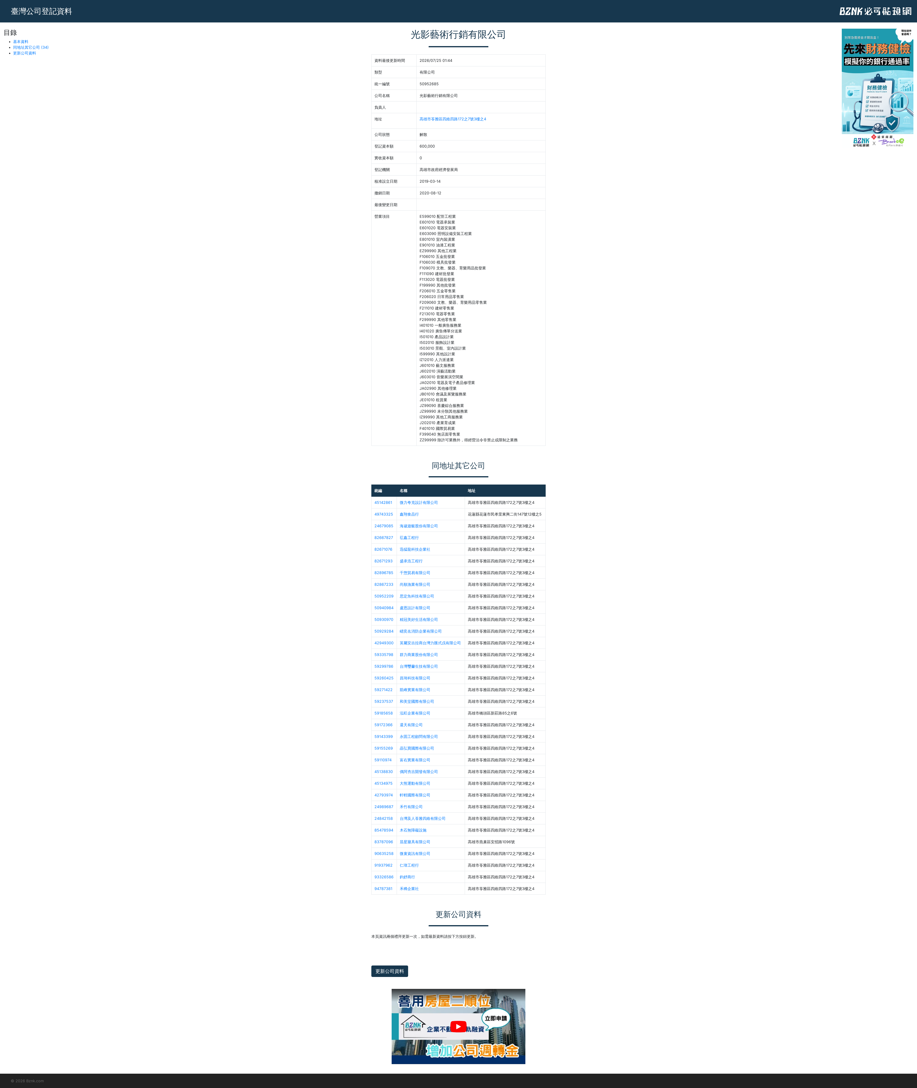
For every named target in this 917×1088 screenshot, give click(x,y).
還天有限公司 (411, 724)
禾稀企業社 (409, 888)
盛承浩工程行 (411, 561)
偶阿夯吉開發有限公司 (419, 771)
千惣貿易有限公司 (415, 572)
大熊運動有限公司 (415, 783)
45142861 (383, 502)
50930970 (383, 619)
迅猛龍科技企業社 (415, 549)
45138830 (383, 771)
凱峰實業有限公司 (415, 689)
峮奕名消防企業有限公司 (421, 631)
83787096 (383, 841)
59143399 (383, 736)
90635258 (384, 853)
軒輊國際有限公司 (415, 795)
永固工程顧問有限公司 (419, 736)
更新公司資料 (24, 53)
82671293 (383, 561)
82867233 (383, 584)
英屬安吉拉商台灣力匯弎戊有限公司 (430, 642)
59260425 (384, 678)
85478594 (383, 830)
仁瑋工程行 (409, 865)
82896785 (383, 572)
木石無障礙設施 (413, 830)
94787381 (383, 888)
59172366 (383, 724)
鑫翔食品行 (409, 514)
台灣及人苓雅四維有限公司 (423, 818)
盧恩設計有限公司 (415, 607)
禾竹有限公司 (411, 806)
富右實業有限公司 (415, 759)
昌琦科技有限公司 (415, 678)
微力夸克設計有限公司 (419, 502)
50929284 (384, 631)
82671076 (383, 549)
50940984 (384, 607)
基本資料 (20, 41)
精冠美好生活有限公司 (419, 619)
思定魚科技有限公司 (417, 596)
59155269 (383, 748)
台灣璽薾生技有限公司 (419, 666)
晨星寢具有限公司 (415, 841)
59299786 (383, 666)
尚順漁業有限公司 (415, 584)
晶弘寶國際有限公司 (417, 748)
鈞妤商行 (407, 877)
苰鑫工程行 (409, 537)
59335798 (383, 654)
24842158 (383, 818)
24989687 (383, 806)
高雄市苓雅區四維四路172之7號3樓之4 (453, 119)
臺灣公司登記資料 (41, 11)
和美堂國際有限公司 (417, 701)
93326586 (384, 877)
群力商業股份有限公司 (419, 654)
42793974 (383, 795)
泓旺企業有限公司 (415, 713)
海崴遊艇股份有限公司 (419, 525)
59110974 (383, 759)
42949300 (384, 642)
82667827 (383, 537)
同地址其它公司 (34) (31, 47)
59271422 (383, 689)
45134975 (383, 783)
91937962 (383, 865)
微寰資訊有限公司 (415, 853)
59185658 (383, 713)
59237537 (383, 701)
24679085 (383, 525)
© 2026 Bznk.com (27, 1080)
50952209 (384, 596)
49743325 (383, 514)
